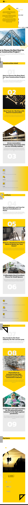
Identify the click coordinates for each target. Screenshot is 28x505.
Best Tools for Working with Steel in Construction (14, 112)
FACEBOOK (11, 475)
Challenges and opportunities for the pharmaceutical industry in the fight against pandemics (14, 411)
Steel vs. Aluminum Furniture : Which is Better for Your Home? (14, 244)
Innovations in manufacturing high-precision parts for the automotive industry (14, 375)
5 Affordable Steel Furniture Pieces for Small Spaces (14, 276)
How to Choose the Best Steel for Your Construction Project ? (14, 77)
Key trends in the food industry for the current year (13, 339)
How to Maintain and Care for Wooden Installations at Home (14, 209)
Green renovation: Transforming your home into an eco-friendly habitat (14, 144)
